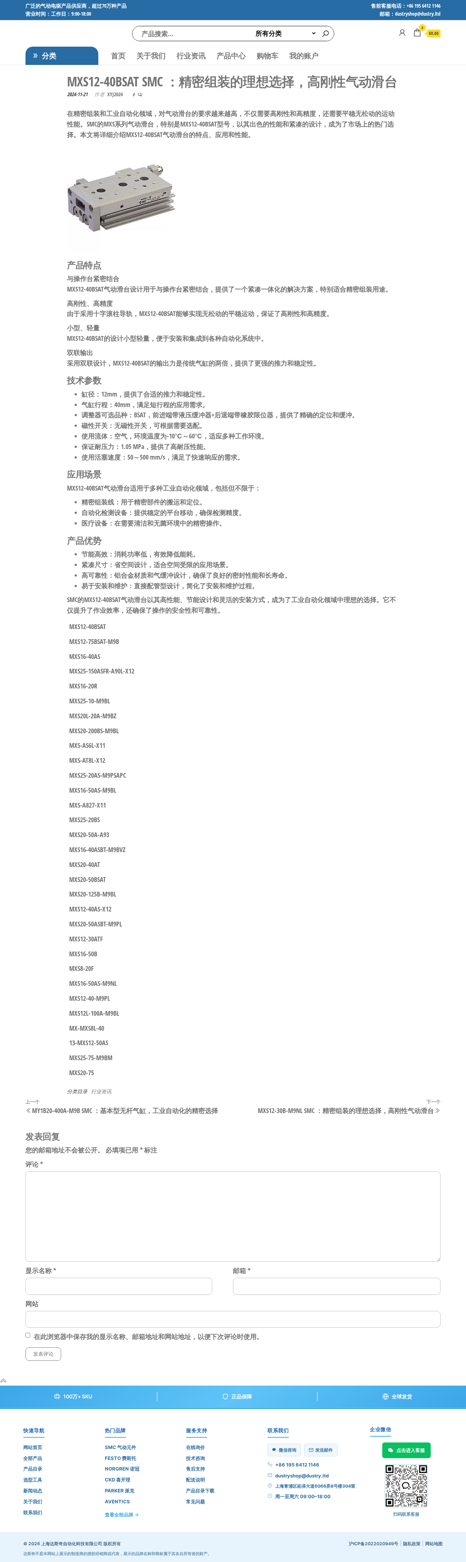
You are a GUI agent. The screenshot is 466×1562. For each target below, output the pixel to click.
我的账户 (304, 55)
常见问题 (195, 1501)
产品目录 (32, 1469)
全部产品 (32, 1458)
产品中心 (231, 55)
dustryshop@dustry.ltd (302, 1476)
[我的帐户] (402, 32)
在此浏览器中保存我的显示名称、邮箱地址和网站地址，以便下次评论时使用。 (148, 1336)
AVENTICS (117, 1501)
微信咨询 (287, 1450)
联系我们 (32, 1512)
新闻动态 (32, 1490)
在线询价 (195, 1447)
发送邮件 (324, 1450)
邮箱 (241, 1270)
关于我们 (151, 55)
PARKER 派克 (119, 1490)
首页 (118, 55)
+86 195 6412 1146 (297, 1465)
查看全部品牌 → (122, 1515)
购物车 (268, 55)
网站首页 (32, 1447)
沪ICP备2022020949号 (373, 1543)
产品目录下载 (200, 1490)
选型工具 (32, 1480)
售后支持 (195, 1469)
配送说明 (195, 1480)
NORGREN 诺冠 (122, 1469)
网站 (32, 1303)
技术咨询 (195, 1458)
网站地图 (434, 1543)
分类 (49, 55)
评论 (34, 1164)
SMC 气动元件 (120, 1447)
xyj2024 (115, 94)
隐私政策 (411, 1543)
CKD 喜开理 (117, 1480)
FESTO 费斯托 (120, 1458)
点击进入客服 (410, 1450)
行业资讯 (191, 55)
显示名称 (40, 1270)
